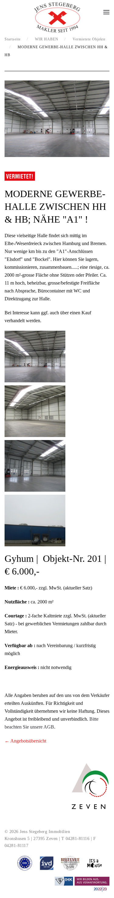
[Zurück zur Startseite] (57, 17)
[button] (106, 12)
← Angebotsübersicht (25, 740)
